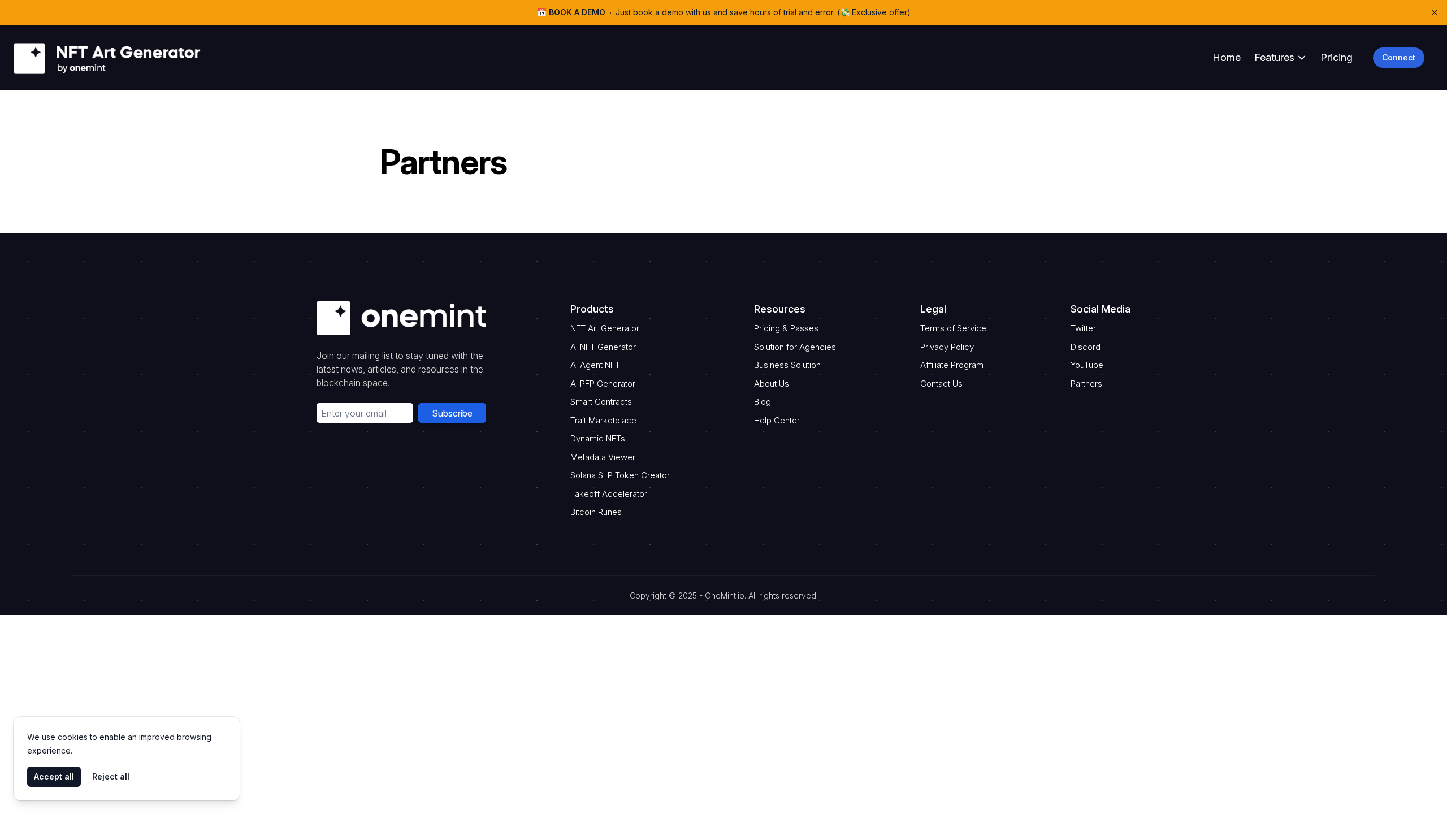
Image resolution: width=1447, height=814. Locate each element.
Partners (1086, 383)
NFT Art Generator (604, 328)
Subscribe (452, 413)
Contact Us (941, 383)
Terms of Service (953, 328)
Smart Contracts (601, 401)
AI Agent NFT (595, 365)
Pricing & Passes (786, 328)
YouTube (1087, 365)
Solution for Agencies (795, 346)
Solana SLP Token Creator (620, 475)
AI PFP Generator (602, 383)
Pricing (1336, 57)
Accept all (54, 776)
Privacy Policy (947, 346)
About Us (771, 383)
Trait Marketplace (603, 420)
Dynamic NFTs (597, 438)
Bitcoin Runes (596, 511)
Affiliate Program (952, 365)
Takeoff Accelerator (608, 493)
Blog (762, 401)
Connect (1398, 57)
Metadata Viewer (602, 457)
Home (1226, 57)
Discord (1086, 346)
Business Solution (787, 365)
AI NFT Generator (603, 346)
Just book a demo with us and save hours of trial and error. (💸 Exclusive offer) (763, 12)
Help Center (777, 420)
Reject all (110, 776)
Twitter (1083, 328)
